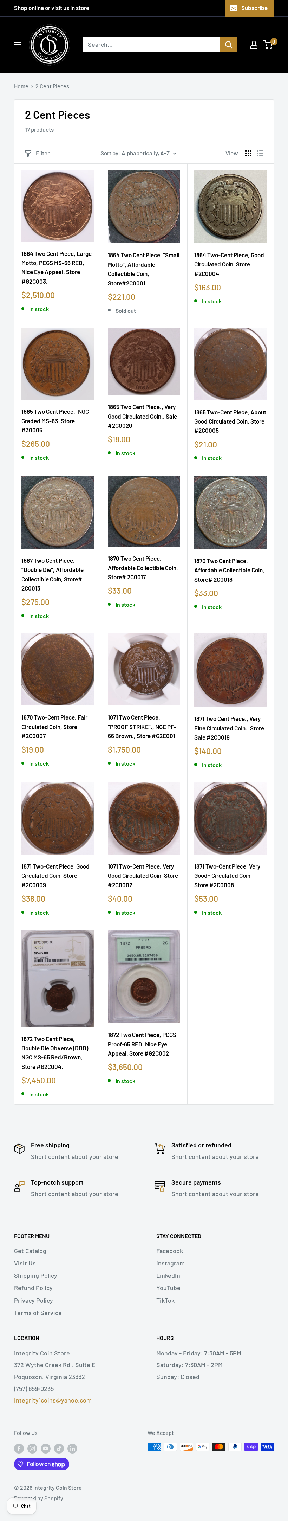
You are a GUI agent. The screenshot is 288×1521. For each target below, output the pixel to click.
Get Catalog (30, 1251)
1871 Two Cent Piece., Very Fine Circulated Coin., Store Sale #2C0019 (229, 728)
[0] (268, 44)
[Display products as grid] (248, 153)
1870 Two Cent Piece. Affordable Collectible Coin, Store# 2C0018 (229, 570)
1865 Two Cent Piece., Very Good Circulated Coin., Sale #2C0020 (142, 416)
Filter (43, 152)
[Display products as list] (260, 153)
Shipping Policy (35, 1275)
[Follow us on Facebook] (19, 1448)
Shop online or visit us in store (51, 7)
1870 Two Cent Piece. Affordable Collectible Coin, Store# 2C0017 (143, 567)
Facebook (169, 1251)
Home (21, 86)
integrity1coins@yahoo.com (53, 1400)
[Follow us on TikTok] (59, 1448)
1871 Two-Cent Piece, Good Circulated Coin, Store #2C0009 (55, 875)
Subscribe (254, 7)
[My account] (253, 45)
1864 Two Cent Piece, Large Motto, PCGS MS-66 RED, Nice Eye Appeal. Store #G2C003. (56, 267)
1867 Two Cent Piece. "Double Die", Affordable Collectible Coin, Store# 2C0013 (52, 574)
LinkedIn (168, 1275)
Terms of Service (38, 1312)
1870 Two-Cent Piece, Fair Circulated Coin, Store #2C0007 (54, 726)
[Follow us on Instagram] (32, 1448)
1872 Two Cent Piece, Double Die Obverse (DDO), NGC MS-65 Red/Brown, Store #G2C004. (55, 1052)
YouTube (168, 1287)
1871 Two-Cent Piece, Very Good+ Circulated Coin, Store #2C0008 (227, 875)
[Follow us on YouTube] (46, 1448)
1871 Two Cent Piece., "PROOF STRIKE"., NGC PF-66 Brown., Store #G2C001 (142, 726)
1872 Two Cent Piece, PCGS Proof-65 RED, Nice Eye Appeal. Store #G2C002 (142, 1044)
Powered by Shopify (38, 1498)
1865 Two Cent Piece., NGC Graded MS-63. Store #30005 (55, 420)
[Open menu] (17, 44)
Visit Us (25, 1263)
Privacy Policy (33, 1300)
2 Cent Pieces (52, 86)
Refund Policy (33, 1287)
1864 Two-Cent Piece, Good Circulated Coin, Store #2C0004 (229, 264)
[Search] (228, 44)
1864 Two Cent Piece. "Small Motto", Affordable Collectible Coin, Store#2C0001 (143, 268)
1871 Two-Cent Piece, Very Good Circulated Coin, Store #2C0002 (143, 875)
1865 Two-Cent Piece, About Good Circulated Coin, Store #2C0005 (230, 421)
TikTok (165, 1300)
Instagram (170, 1263)
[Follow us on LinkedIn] (72, 1448)
